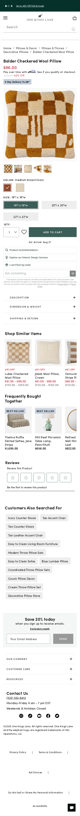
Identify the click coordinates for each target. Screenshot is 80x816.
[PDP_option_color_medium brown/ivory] (7, 188)
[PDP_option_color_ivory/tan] (20, 188)
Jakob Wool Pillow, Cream (47, 375)
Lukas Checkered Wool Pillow (16, 375)
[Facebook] (49, 715)
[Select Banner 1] (8, 6)
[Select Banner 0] (6, 6)
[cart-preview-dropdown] (75, 18)
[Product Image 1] (18, 169)
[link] (40, 297)
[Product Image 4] (47, 169)
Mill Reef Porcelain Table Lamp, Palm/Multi (48, 441)
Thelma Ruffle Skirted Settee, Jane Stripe (18, 441)
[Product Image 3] (37, 169)
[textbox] (11, 232)
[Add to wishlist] (24, 232)
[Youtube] (40, 715)
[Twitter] (58, 715)
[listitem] (22, 517)
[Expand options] (74, 297)
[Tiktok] (31, 715)
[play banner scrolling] (11, 6)
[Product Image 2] (28, 169)
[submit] (73, 29)
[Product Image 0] (8, 169)
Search (12, 27)
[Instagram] (22, 715)
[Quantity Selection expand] (16, 232)
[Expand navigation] (8, 18)
